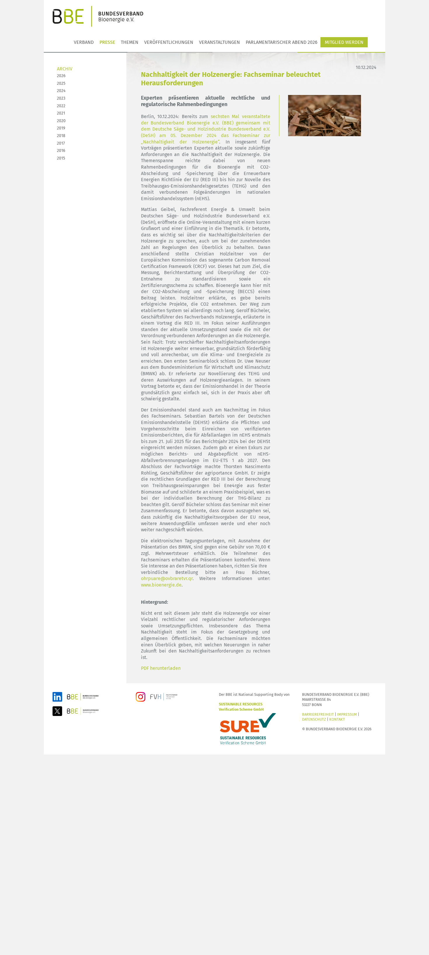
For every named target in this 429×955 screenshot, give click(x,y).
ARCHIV (64, 69)
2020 (61, 120)
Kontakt (337, 719)
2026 (61, 75)
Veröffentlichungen (168, 42)
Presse (107, 42)
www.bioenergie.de (161, 585)
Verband (84, 42)
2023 (61, 98)
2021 (61, 113)
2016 (61, 150)
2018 (61, 135)
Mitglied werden (344, 42)
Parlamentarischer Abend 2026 (282, 42)
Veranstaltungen (219, 42)
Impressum (347, 714)
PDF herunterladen (161, 668)
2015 (61, 158)
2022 (61, 105)
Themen (129, 42)
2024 (61, 90)
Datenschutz (314, 719)
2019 (61, 128)
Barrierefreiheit (318, 714)
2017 (61, 143)
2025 (61, 83)
